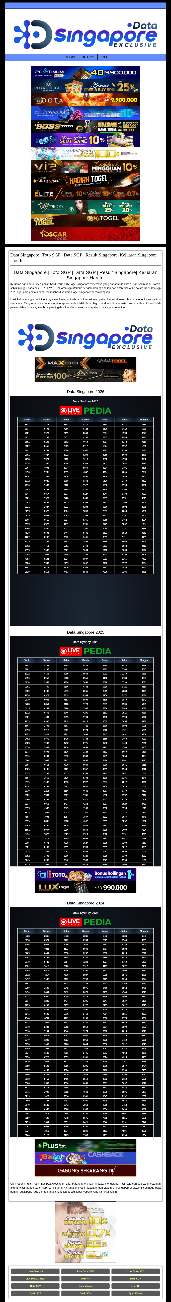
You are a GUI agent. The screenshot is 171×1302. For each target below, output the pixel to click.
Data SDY (35, 1286)
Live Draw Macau (35, 1278)
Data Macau (85, 1286)
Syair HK (135, 1286)
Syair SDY (85, 1293)
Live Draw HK (35, 1271)
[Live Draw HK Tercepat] (85, 1232)
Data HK (85, 1278)
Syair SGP (35, 1293)
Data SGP (135, 1278)
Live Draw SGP (85, 1271)
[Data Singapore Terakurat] (85, 72)
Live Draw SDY (135, 1271)
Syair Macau (136, 1293)
